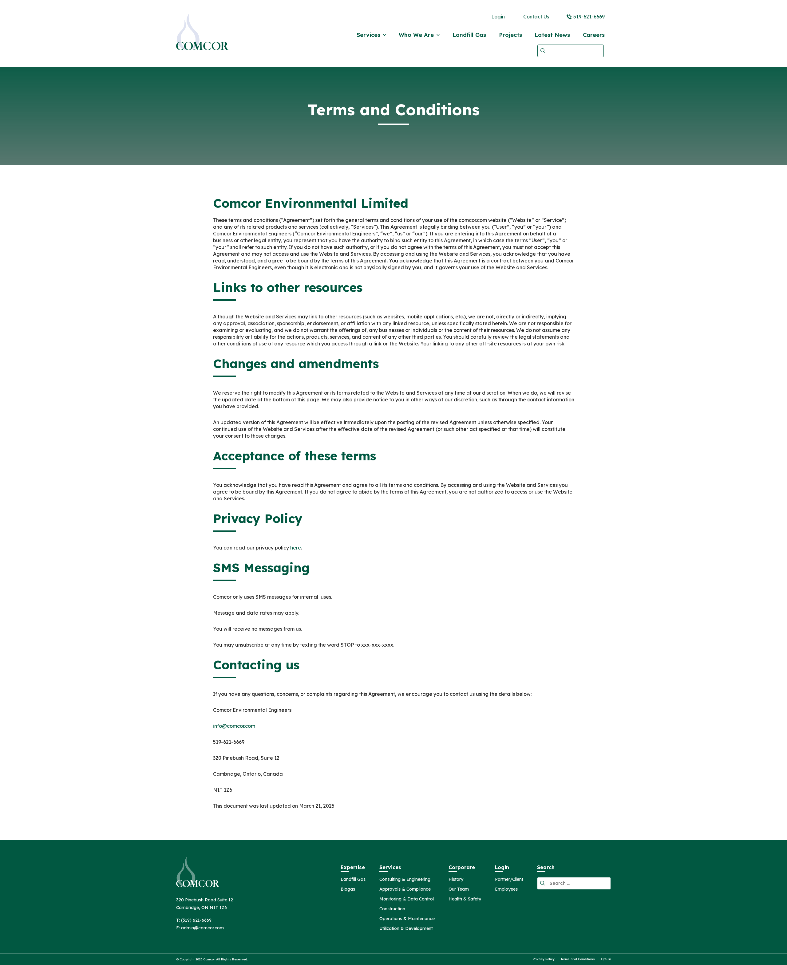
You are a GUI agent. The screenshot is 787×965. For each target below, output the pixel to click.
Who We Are (416, 34)
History (456, 879)
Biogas (348, 889)
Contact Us (536, 17)
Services (368, 34)
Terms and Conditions (578, 959)
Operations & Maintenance (407, 918)
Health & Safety (465, 899)
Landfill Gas (469, 34)
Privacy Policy (544, 959)
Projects (510, 34)
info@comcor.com (234, 726)
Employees (506, 889)
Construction (392, 909)
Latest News (552, 34)
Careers (594, 34)
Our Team (459, 889)
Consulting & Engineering (404, 879)
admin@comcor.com (202, 928)
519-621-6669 (589, 17)
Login (498, 17)
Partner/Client (509, 879)
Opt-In (606, 959)
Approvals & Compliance (405, 889)
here (295, 548)
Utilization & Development (406, 928)
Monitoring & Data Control (406, 899)
